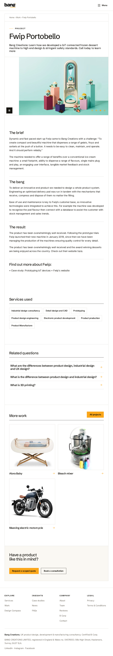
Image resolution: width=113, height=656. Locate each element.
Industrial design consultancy (25, 310)
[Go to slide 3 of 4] (100, 110)
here (79, 251)
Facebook (30, 648)
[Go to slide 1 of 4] (92, 110)
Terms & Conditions (96, 605)
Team (62, 605)
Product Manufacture (21, 325)
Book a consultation (53, 571)
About (62, 600)
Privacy (90, 600)
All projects (95, 414)
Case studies (38, 600)
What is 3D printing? (22, 385)
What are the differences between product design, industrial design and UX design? (52, 367)
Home (11, 17)
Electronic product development (59, 318)
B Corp (63, 615)
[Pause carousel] (9, 110)
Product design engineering (24, 318)
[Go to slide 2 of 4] (96, 110)
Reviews (64, 610)
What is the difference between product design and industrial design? (53, 377)
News (34, 605)
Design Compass (13, 610)
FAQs (34, 610)
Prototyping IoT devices (38, 270)
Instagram (19, 648)
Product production (90, 318)
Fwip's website (61, 270)
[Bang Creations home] (10, 5)
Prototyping (79, 310)
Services (9, 600)
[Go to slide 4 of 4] (105, 110)
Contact (63, 620)
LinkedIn (9, 648)
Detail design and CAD (57, 310)
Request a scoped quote (24, 571)
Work (18, 17)
